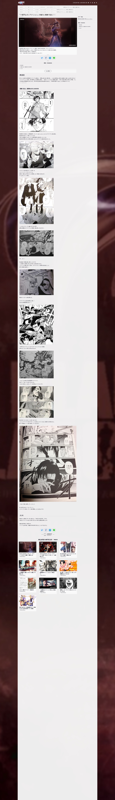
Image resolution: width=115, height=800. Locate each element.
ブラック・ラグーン (89, 18)
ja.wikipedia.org (23, 82)
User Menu (83, 2)
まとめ (21, 68)
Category (75, 2)
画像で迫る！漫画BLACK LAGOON (26, 66)
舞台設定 (21, 65)
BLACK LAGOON (81, 18)
